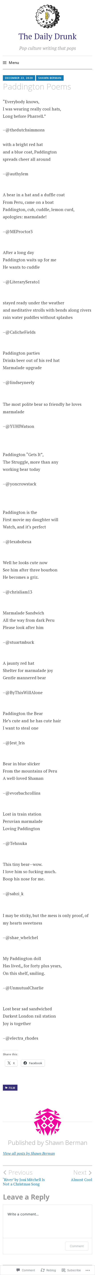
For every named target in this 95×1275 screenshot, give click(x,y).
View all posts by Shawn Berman (29, 1153)
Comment (77, 1246)
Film (12, 1088)
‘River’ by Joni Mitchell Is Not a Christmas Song (24, 1177)
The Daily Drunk (48, 36)
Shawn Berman (49, 78)
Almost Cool (81, 1175)
